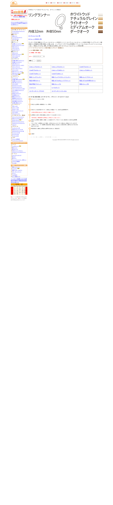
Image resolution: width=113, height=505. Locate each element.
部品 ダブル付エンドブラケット (61, 80)
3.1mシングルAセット (58, 66)
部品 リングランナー (35, 77)
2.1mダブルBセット (35, 73)
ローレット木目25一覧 (35, 39)
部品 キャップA (56, 84)
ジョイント (32, 87)
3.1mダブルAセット (35, 70)
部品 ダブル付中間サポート (87, 80)
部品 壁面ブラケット (35, 84)
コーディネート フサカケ (36, 91)
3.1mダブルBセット (57, 73)
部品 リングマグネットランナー (61, 77)
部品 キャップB (84, 84)
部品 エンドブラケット (86, 77)
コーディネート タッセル (59, 91)
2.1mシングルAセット (35, 66)
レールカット (56, 87)
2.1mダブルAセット (85, 66)
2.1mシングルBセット (58, 70)
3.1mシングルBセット (85, 70)
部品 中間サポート (34, 80)
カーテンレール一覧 (34, 36)
